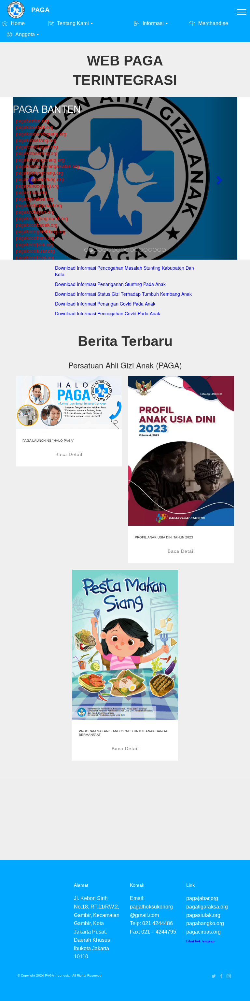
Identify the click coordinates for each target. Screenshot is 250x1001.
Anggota (24, 34)
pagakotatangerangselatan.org (47, 166)
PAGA (40, 10)
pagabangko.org (205, 923)
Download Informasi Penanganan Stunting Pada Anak (110, 284)
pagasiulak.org (203, 915)
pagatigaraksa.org (207, 906)
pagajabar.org (202, 898)
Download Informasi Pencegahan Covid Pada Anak (107, 313)
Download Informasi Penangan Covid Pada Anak (105, 303)
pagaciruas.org (203, 932)
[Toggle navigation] (242, 12)
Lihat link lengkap (200, 941)
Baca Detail (68, 454)
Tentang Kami (72, 23)
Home (17, 23)
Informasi (152, 23)
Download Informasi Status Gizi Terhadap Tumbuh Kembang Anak (123, 294)
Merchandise (212, 23)
